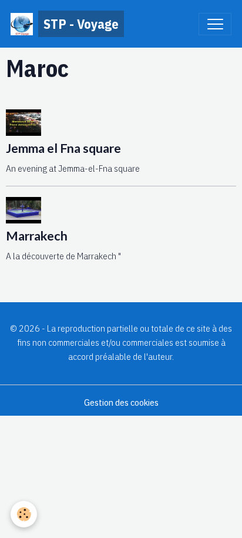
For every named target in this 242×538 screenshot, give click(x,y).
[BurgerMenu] (215, 24)
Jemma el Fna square (63, 148)
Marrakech (37, 235)
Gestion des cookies (121, 402)
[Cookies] (24, 514)
